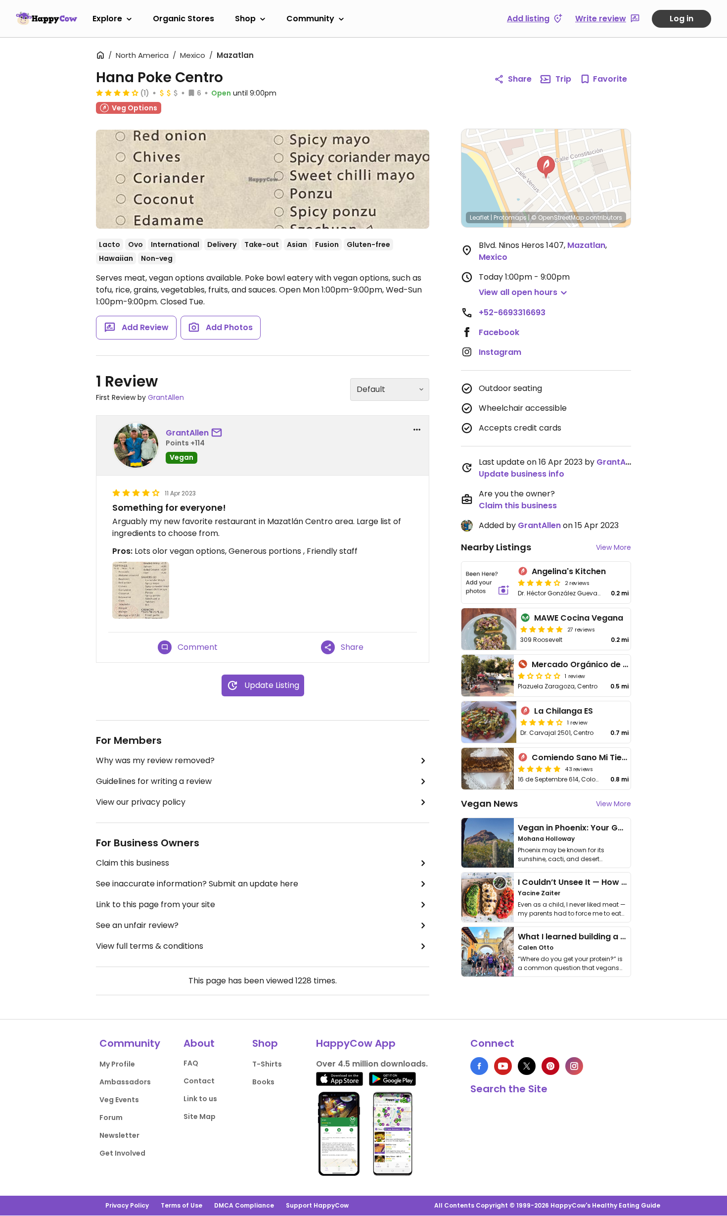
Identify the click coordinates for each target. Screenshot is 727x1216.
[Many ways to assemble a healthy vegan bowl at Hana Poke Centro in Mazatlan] (262, 179)
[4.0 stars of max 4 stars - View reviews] (117, 92)
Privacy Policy (127, 1205)
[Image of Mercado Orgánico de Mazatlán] (487, 675)
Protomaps (510, 217)
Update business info (521, 474)
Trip (563, 79)
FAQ (190, 1063)
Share (520, 79)
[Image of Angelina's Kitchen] (487, 582)
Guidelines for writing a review (154, 781)
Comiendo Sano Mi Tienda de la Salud (608, 757)
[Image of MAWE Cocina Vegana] (488, 629)
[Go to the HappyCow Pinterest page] (550, 1066)
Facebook (499, 332)
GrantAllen (166, 397)
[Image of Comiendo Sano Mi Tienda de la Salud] (487, 768)
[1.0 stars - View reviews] (539, 675)
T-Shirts (267, 1064)
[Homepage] (46, 18)
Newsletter (119, 1135)
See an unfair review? (137, 925)
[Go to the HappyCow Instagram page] (574, 1066)
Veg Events (119, 1100)
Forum (111, 1117)
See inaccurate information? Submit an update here (197, 883)
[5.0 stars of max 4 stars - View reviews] (539, 768)
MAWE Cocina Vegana (578, 618)
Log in (681, 18)
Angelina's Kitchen (569, 571)
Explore (107, 18)
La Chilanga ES (563, 711)
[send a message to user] (219, 433)
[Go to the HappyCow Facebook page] (479, 1066)
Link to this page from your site (155, 904)
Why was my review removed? (155, 760)
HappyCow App (356, 1043)
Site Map (199, 1116)
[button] (546, 167)
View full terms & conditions (149, 946)
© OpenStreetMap (557, 217)
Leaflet (479, 217)
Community (310, 18)
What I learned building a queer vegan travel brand (621, 936)
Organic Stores (183, 18)
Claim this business (132, 863)
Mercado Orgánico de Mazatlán (596, 664)
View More (613, 547)
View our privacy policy (140, 802)
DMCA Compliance (244, 1205)
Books (263, 1082)
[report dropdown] (417, 430)
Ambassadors (125, 1082)
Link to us (200, 1099)
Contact (199, 1081)
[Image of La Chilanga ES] (488, 722)
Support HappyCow (317, 1205)
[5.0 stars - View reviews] (541, 629)
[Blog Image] (487, 843)
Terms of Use (181, 1205)
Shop (245, 18)
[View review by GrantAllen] (136, 445)
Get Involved (122, 1153)
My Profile (117, 1064)
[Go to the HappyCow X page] (527, 1066)
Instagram (500, 352)
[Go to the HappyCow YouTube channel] (503, 1066)
